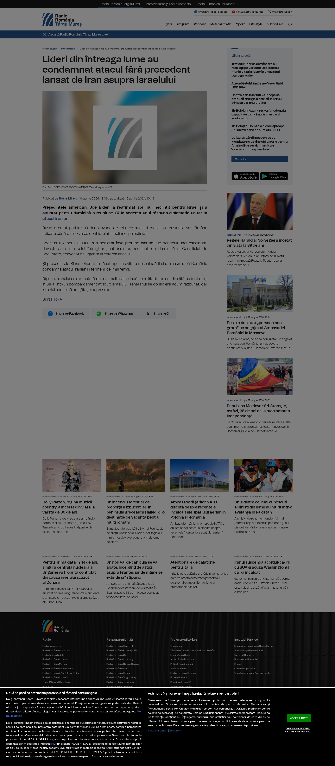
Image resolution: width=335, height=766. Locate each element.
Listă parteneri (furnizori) (164, 730)
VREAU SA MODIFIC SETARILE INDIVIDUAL (298, 730)
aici (52, 744)
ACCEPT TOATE (299, 718)
